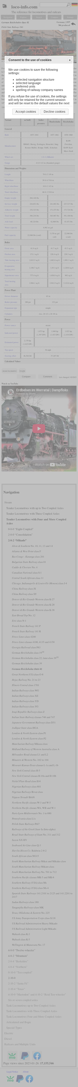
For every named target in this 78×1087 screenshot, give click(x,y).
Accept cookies (26, 111)
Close (70, 60)
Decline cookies (54, 111)
